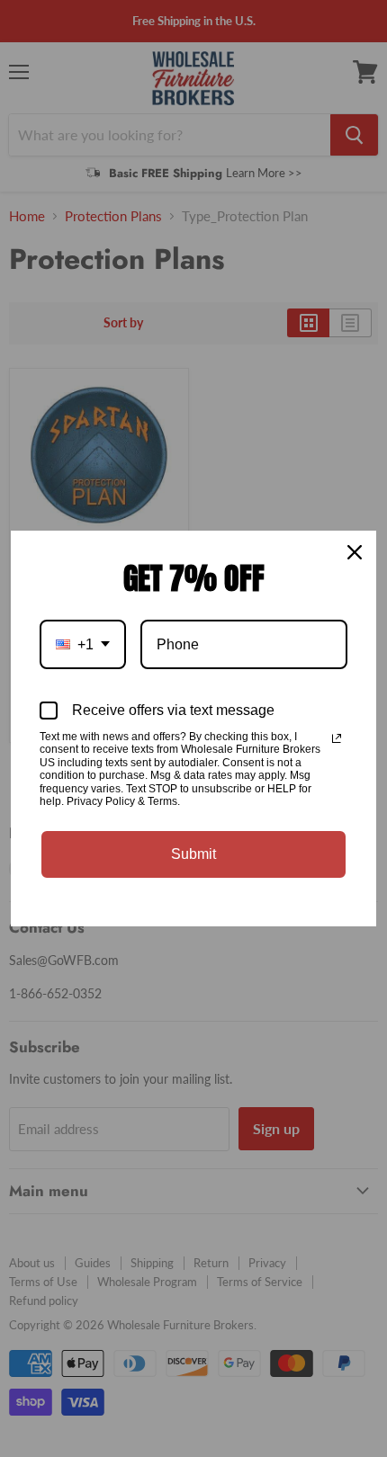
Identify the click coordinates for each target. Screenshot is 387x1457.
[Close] (354, 552)
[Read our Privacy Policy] (336, 738)
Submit (193, 854)
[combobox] (83, 644)
